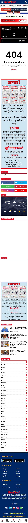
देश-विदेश (19, 5)
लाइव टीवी (13, 521)
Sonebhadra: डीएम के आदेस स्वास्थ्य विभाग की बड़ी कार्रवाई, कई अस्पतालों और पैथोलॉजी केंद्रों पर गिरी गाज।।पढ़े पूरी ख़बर (18, 344)
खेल (14, 377)
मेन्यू (26, 521)
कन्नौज (14, 372)
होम (2, 521)
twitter (22, 183)
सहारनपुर (14, 442)
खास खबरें (18, 476)
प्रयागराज (14, 395)
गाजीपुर (14, 380)
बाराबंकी (14, 406)
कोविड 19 (18, 474)
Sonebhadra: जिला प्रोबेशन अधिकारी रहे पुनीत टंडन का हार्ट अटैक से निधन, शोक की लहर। (18, 336)
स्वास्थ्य (14, 450)
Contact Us (18, 484)
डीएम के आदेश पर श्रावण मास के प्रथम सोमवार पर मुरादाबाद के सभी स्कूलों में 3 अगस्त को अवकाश (18, 329)
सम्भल (14, 439)
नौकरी (14, 388)
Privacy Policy (6, 487)
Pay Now (23, 20)
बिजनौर (14, 408)
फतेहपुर (14, 398)
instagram (8, 190)
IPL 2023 (5, 471)
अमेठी (14, 362)
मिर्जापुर (14, 416)
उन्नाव (14, 370)
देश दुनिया (5, 476)
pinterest (21, 186)
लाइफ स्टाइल (14, 432)
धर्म (14, 385)
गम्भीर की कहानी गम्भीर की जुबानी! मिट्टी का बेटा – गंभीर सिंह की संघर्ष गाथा (18, 352)
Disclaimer (18, 487)
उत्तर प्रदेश (11, 5)
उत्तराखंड (14, 367)
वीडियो (7, 521)
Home (15, 69)
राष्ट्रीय (4, 5)
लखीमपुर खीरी (14, 429)
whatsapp (8, 186)
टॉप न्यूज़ (5, 469)
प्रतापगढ (14, 393)
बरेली (14, 401)
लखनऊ (14, 426)
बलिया (14, 403)
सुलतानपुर (14, 445)
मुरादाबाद (14, 419)
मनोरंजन (14, 414)
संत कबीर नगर (14, 434)
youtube (22, 190)
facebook (8, 183)
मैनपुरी (14, 421)
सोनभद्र (14, 447)
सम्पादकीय (4, 175)
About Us (5, 484)
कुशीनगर (14, 375)
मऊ (14, 411)
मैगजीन (17, 469)
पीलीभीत (14, 390)
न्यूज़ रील (20, 521)
